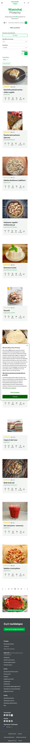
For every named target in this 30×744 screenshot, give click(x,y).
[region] (15, 372)
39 (18, 589)
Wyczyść (5, 63)
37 (12, 589)
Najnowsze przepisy (9, 649)
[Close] (27, 345)
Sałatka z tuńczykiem (12, 568)
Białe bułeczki (9, 483)
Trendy (5, 47)
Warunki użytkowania (9, 737)
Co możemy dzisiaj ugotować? (12, 686)
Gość (8, 94)
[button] (2, 3)
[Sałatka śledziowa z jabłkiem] (15, 166)
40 (21, 589)
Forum (5, 669)
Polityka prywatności (21, 737)
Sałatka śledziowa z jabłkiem (15, 180)
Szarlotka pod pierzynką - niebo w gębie (13, 91)
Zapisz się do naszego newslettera (14, 629)
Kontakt (20, 733)
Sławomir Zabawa (12, 227)
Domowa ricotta (10, 268)
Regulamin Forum (8, 691)
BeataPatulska (11, 139)
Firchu (8, 182)
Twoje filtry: (5, 57)
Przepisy (6, 641)
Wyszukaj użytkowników (10, 703)
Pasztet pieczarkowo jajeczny (12, 136)
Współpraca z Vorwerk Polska (12, 689)
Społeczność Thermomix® (11, 671)
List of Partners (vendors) (9, 388)
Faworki (7, 311)
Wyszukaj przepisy (9, 644)
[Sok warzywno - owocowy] (15, 511)
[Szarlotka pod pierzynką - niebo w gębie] (15, 75)
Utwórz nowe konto (9, 660)
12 (4, 41)
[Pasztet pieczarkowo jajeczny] (15, 120)
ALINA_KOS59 (11, 312)
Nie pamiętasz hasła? (9, 662)
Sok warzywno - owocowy (13, 526)
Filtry (16, 35)
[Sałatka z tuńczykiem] (15, 554)
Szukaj (5, 695)
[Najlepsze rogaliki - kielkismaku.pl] (15, 208)
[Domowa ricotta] (15, 253)
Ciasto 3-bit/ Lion (10, 440)
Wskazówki (7, 684)
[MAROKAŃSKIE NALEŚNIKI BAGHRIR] (15, 339)
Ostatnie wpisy (8, 665)
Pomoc (20, 740)
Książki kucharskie (9, 679)
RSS (5, 705)
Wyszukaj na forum (9, 700)
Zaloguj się (7, 657)
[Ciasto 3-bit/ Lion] (15, 425)
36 (8, 589)
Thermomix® (7, 674)
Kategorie (6, 646)
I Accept (15, 396)
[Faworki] (15, 296)
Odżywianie (7, 681)
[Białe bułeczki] (15, 468)
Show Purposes (15, 392)
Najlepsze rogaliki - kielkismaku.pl (11, 223)
